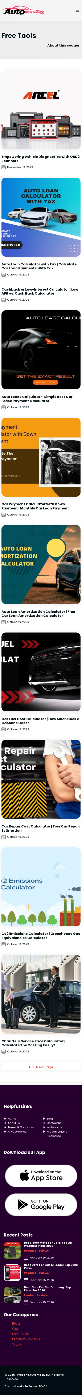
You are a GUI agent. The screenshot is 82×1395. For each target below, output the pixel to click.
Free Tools (20, 1333)
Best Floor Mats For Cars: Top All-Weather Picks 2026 (48, 1244)
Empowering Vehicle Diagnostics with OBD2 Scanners (40, 159)
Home (12, 1118)
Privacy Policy (17, 1131)
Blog (50, 1118)
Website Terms (27, 1386)
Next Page (44, 1067)
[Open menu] (77, 10)
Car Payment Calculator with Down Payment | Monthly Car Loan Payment (35, 506)
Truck (16, 1344)
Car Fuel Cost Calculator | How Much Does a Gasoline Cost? (40, 721)
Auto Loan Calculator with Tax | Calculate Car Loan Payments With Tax (39, 266)
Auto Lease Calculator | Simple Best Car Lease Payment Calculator (37, 399)
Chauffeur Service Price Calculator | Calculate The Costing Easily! (33, 1043)
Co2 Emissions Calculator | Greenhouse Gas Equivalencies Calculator (40, 936)
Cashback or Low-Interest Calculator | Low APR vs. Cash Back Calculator (39, 291)
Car (15, 1328)
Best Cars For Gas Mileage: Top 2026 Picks (51, 1266)
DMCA (43, 1386)
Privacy (10, 1386)
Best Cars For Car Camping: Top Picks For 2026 (47, 1289)
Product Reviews (36, 1250)
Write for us (54, 1127)
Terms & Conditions (21, 1127)
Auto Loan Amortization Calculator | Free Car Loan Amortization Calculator (38, 614)
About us (14, 1123)
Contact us (54, 1123)
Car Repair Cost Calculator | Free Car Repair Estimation (40, 828)
